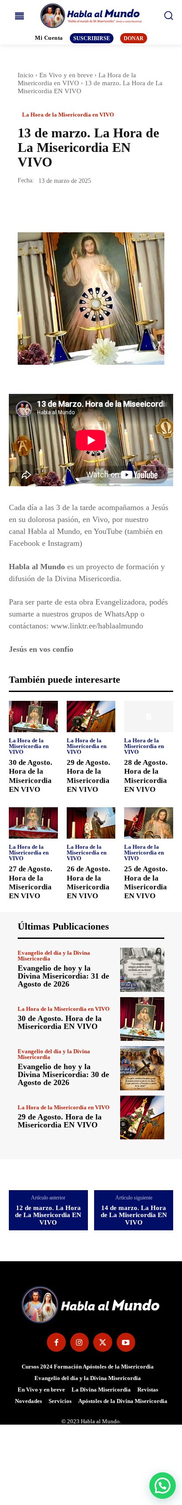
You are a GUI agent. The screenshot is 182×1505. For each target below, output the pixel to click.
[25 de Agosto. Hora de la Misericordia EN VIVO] (148, 823)
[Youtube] (126, 1342)
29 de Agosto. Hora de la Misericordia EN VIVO (60, 1120)
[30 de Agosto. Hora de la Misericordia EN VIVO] (33, 716)
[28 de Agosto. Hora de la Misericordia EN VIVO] (148, 716)
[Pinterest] (67, 207)
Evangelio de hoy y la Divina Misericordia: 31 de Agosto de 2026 (63, 976)
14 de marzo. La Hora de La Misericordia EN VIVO (134, 1215)
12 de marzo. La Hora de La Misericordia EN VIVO (48, 1215)
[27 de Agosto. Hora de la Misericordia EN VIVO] (33, 823)
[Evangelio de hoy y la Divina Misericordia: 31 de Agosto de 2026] (142, 970)
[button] (162, 1485)
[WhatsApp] (87, 207)
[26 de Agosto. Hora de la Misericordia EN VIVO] (91, 823)
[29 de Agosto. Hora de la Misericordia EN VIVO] (91, 716)
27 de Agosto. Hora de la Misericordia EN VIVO (30, 882)
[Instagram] (79, 1342)
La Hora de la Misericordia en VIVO (68, 114)
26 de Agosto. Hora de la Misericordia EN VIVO (88, 882)
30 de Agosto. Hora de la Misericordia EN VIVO (60, 1022)
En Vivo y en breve (66, 75)
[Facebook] (26, 207)
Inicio (26, 75)
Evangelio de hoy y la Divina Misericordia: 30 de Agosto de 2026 (63, 1074)
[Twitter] (47, 207)
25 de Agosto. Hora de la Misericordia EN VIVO (145, 882)
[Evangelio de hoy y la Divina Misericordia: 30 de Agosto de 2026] (142, 1068)
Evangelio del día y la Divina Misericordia (54, 955)
